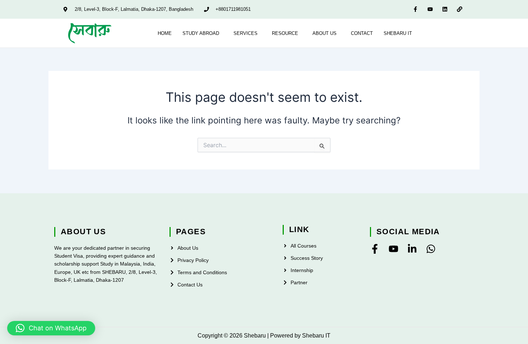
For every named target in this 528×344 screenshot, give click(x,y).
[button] (202, 33)
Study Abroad (200, 33)
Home (165, 33)
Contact (362, 33)
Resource (285, 33)
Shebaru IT (398, 33)
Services (245, 33)
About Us (324, 33)
